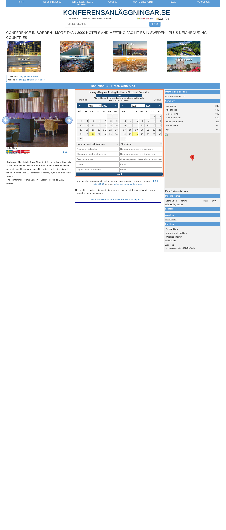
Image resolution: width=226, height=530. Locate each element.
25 (86, 134)
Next (66, 117)
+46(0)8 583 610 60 (28, 77)
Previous (3, 117)
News (173, 2)
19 (93, 130)
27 (99, 134)
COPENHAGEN (23, 59)
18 (86, 130)
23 (116, 130)
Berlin (23, 44)
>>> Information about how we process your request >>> (117, 199)
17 (81, 130)
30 (116, 134)
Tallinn (130, 44)
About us (112, 2)
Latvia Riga (130, 60)
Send (119, 174)
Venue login (203, 2)
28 (104, 134)
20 (99, 130)
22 (110, 130)
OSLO (76, 59)
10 (81, 125)
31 (81, 139)
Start (21, 2)
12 (93, 125)
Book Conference (51, 2)
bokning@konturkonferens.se (30, 80)
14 (104, 125)
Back (65, 152)
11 (87, 125)
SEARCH (155, 24)
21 (104, 130)
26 (93, 134)
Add (119, 95)
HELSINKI (77, 44)
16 (116, 125)
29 (110, 134)
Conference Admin (143, 2)
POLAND (183, 44)
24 (81, 134)
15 (110, 125)
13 (99, 125)
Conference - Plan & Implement (82, 3)
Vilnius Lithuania (183, 60)
